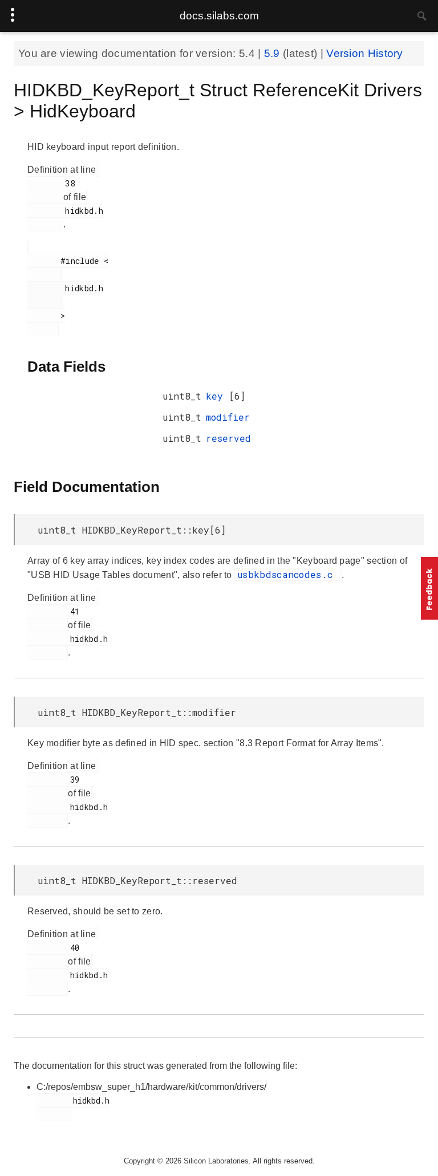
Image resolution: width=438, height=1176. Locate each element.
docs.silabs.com (219, 16)
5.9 (273, 53)
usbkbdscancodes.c (287, 574)
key (217, 396)
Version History (364, 53)
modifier (228, 417)
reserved (228, 438)
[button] (429, 588)
